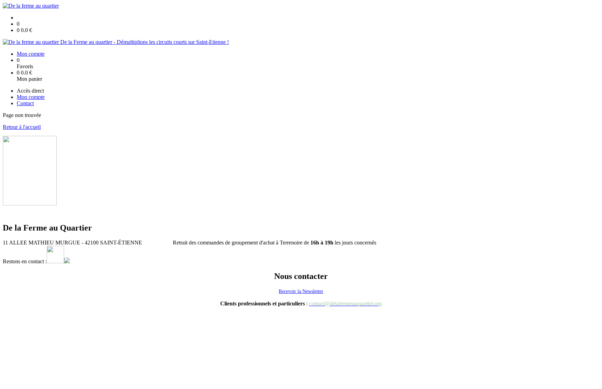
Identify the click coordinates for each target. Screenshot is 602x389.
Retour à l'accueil (22, 127)
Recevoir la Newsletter (301, 291)
